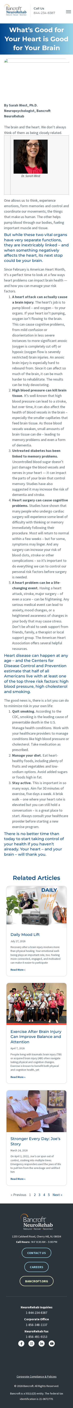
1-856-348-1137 (36, 1325)
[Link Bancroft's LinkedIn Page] (42, 1344)
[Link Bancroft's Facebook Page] (21, 1344)
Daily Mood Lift (25, 934)
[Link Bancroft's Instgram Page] (31, 1344)
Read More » (18, 969)
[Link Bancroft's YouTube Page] (52, 1344)
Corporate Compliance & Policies (37, 1376)
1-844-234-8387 (36, 1313)
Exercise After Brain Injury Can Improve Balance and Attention (36, 1036)
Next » (57, 1194)
